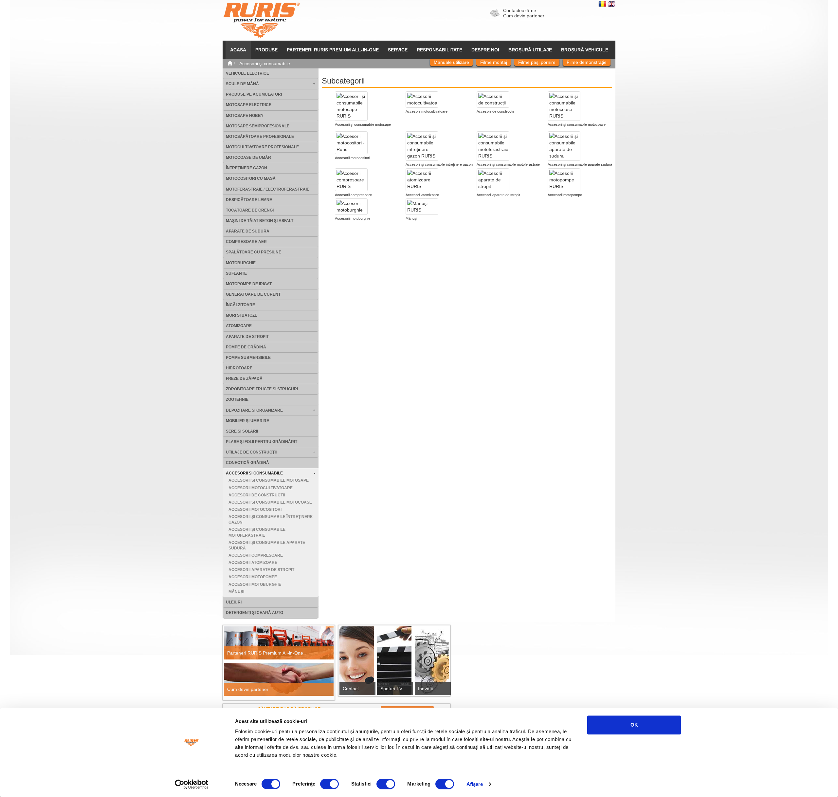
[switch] (329, 784)
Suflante (236, 273)
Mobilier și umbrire (247, 420)
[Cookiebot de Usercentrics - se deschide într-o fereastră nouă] (191, 784)
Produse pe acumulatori (254, 94)
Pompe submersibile (248, 357)
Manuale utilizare (451, 62)
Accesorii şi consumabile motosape (268, 480)
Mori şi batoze (241, 315)
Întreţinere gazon (246, 168)
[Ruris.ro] (230, 63)
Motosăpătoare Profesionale (260, 136)
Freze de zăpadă (244, 378)
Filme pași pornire (537, 62)
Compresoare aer (246, 241)
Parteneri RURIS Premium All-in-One (265, 653)
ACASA (238, 49)
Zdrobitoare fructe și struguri (262, 389)
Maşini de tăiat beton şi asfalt (259, 220)
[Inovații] (432, 662)
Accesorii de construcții (256, 495)
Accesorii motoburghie (254, 584)
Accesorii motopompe (252, 577)
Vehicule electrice (247, 73)
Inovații (425, 688)
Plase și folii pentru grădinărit (261, 441)
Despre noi (485, 49)
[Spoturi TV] (394, 662)
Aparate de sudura (247, 231)
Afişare (474, 784)
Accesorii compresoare (255, 555)
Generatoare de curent (253, 294)
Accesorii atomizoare (252, 562)
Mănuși (236, 591)
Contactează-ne (519, 10)
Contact (351, 688)
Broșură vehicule (584, 49)
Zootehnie (237, 399)
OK (634, 725)
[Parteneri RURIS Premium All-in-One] (279, 642)
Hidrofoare (239, 368)
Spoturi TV (391, 688)
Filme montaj (493, 62)
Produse (266, 49)
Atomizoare (239, 326)
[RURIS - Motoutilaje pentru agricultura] (262, 20)
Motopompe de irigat (249, 284)
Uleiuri (234, 602)
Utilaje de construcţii (251, 452)
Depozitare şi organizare (254, 410)
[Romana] (603, 3)
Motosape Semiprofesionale (257, 126)
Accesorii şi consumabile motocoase (270, 502)
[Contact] (356, 662)
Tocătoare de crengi (250, 210)
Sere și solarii (242, 431)
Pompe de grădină (246, 347)
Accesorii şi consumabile (254, 473)
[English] (611, 3)
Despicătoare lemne (249, 199)
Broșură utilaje (530, 49)
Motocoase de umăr (248, 157)
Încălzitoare (240, 305)
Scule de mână (242, 84)
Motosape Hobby (245, 115)
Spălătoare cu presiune (253, 252)
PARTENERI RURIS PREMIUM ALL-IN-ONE (333, 49)
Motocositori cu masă (251, 178)
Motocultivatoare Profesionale (262, 147)
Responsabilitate (439, 49)
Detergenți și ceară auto (254, 612)
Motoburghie (241, 263)
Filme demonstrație (587, 62)
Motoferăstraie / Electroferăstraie (267, 189)
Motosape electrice (248, 104)
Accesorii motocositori (255, 509)
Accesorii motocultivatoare (260, 488)
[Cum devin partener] (279, 679)
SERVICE (398, 49)
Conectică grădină (247, 462)
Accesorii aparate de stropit (261, 569)
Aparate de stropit (247, 336)
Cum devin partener (523, 15)
